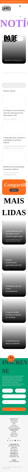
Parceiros (14, 425)
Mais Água (14, 433)
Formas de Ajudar (14, 426)
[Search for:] (14, 85)
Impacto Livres (14, 434)
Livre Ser (14, 431)
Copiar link (14, 190)
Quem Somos (14, 420)
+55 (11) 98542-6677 (14, 461)
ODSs (14, 423)
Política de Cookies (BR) (14, 428)
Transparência (14, 422)
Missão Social (14, 436)
